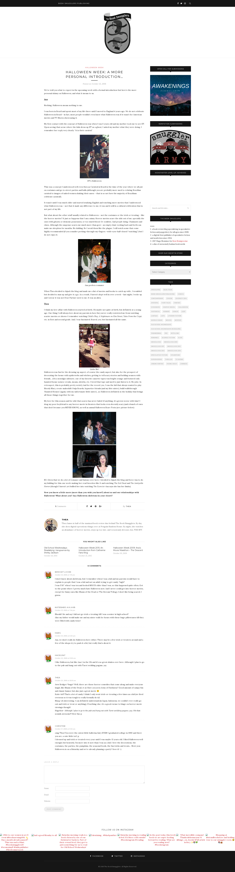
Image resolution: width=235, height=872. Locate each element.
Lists (163, 316)
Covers (169, 298)
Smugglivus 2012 (174, 346)
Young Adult (172, 363)
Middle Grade (157, 320)
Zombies (183, 363)
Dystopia (154, 303)
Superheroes (156, 359)
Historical (155, 311)
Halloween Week (94, 67)
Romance (155, 337)
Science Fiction (168, 337)
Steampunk (175, 355)
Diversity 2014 (181, 298)
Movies (168, 320)
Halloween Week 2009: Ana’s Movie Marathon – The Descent (128, 549)
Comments (60, 506)
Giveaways (155, 307)
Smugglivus (156, 342)
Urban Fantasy (157, 363)
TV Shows (179, 359)
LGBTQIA (154, 316)
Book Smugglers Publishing (163, 294)
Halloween (183, 307)
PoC (166, 333)
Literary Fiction (174, 316)
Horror (166, 311)
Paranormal (156, 333)
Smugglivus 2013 (157, 350)
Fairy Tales (166, 303)
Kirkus (175, 311)
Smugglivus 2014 (174, 350)
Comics (181, 294)
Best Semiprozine (180, 241)
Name (46, 788)
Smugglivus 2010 (170, 342)
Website (47, 801)
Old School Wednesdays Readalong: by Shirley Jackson (57, 550)
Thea (128, 506)
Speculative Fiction (159, 355)
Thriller (168, 359)
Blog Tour (168, 289)
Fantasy (177, 303)
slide (180, 337)
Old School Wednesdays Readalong (166, 329)
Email (46, 795)
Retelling (175, 333)
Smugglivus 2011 (157, 346)
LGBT (183, 311)
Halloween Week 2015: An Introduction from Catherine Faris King (92, 550)
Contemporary (157, 298)
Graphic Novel (169, 307)
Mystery (178, 320)
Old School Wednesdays (161, 324)
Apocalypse (155, 289)
